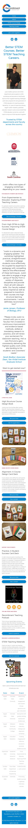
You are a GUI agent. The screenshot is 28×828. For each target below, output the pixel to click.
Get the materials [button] (14, 656)
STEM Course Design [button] (14, 23)
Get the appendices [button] (14, 423)
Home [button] (14, 16)
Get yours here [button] (14, 418)
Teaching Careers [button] (14, 26)
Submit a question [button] (14, 633)
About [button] (14, 19)
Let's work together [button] (14, 33)
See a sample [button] (14, 499)
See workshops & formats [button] (14, 216)
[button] (12, 39)
